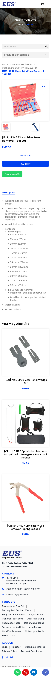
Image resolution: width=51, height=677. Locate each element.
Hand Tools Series (11, 631)
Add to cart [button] (34, 370)
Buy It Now (25, 164)
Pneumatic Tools (11, 623)
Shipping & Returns (35, 647)
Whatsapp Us (13, 174)
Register (16, 647)
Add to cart (25, 155)
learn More (16, 370)
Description (8, 192)
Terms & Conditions (31, 651)
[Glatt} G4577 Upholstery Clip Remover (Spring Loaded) (25, 527)
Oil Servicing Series (34, 623)
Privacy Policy (9, 651)
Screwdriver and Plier (13, 627)
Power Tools (8, 635)
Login (4, 647)
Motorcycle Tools (34, 631)
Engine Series (36, 614)
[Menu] (48, 4)
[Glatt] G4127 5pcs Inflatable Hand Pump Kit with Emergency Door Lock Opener (25, 454)
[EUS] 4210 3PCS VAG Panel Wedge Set (25, 381)
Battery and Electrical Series (17, 610)
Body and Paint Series (13, 614)
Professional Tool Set (13, 606)
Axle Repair (35, 627)
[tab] (8, 193)
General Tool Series (12, 618)
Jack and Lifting (35, 618)
